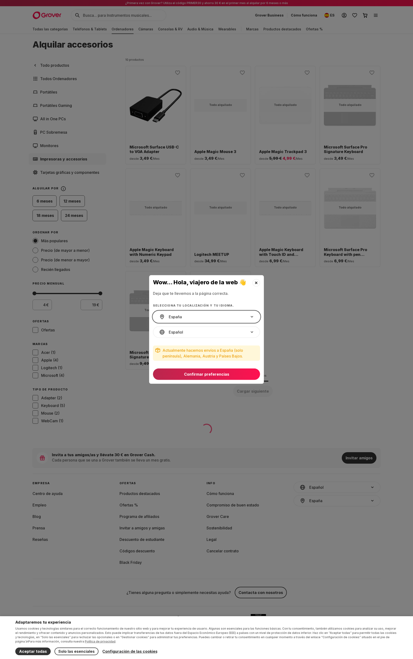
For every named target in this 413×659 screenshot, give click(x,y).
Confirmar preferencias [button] (206, 374)
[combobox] (206, 317)
